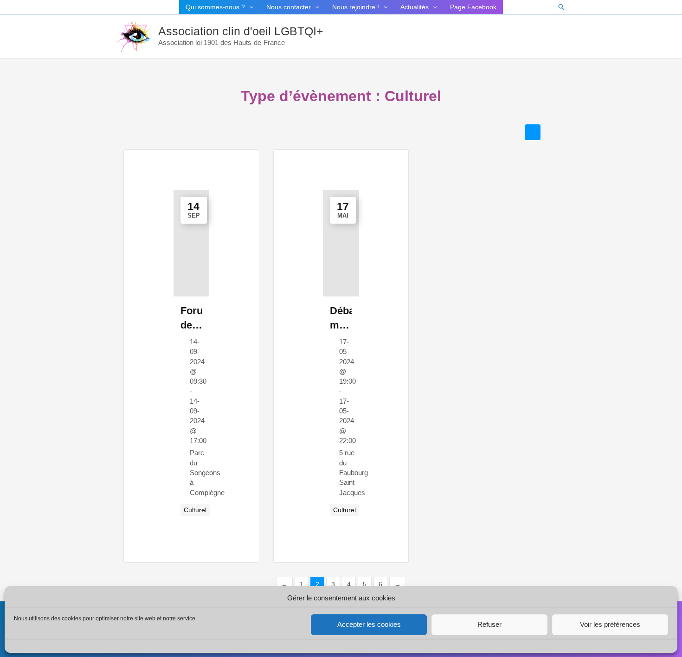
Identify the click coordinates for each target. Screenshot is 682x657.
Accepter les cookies (369, 624)
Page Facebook (473, 7)
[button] (561, 7)
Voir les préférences (610, 624)
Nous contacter (288, 7)
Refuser (489, 624)
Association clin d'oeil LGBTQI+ (240, 31)
